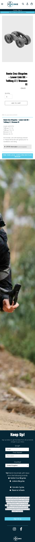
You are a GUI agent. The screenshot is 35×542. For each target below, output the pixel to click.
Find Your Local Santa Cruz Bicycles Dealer (17, 155)
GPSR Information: (16, 146)
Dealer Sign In (17, 10)
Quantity (7, 93)
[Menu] (2, 4)
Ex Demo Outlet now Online (17, 12)
